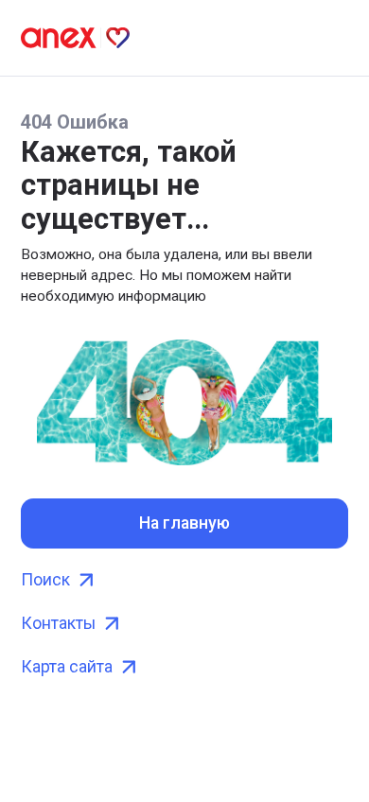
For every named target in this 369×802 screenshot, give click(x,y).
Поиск (45, 579)
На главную (184, 523)
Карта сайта (67, 666)
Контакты (58, 623)
